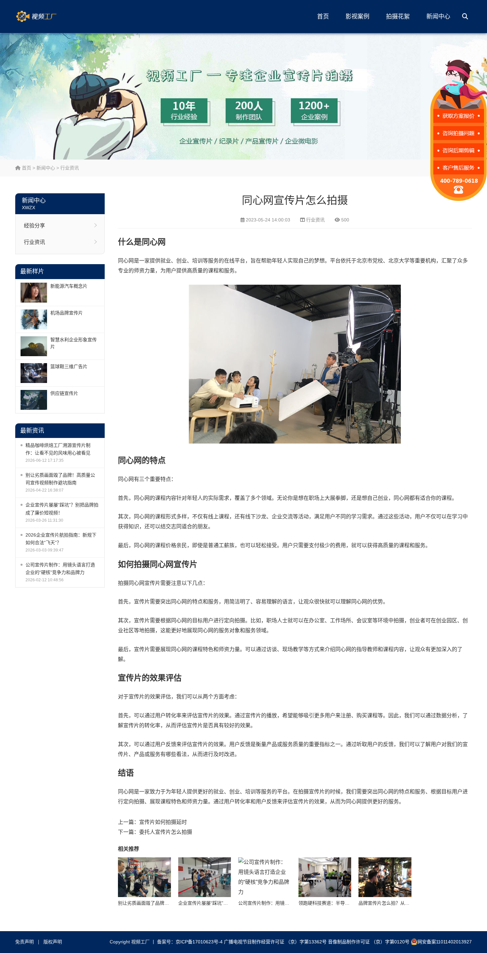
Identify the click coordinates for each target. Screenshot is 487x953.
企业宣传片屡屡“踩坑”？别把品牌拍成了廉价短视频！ (62, 508)
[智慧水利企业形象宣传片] (34, 346)
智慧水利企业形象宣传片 (73, 343)
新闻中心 (438, 16)
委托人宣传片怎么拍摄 (165, 832)
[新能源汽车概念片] (34, 293)
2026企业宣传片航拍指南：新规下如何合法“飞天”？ (61, 538)
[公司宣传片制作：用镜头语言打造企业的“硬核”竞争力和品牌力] (264, 877)
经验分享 (34, 225)
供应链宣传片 (64, 393)
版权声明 (52, 941)
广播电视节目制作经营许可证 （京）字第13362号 (275, 941)
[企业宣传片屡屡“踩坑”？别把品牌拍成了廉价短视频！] (204, 877)
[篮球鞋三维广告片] (34, 373)
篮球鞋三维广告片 (68, 366)
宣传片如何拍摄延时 (163, 822)
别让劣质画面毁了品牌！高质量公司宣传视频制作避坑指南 (60, 478)
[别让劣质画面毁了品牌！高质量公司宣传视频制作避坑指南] (144, 877)
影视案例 (357, 16)
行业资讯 (69, 167)
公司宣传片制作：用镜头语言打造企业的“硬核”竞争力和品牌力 (60, 568)
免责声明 (24, 941)
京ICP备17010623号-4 (199, 941)
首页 (323, 16)
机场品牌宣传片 (66, 312)
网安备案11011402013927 (444, 941)
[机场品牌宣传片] (34, 319)
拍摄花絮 (398, 16)
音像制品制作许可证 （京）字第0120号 (368, 941)
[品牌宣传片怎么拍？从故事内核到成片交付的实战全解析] (384, 877)
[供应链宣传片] (34, 400)
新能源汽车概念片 (68, 286)
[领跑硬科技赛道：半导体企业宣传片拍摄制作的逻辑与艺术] (325, 877)
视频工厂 (46, 16)
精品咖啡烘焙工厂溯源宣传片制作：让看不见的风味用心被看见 (58, 449)
